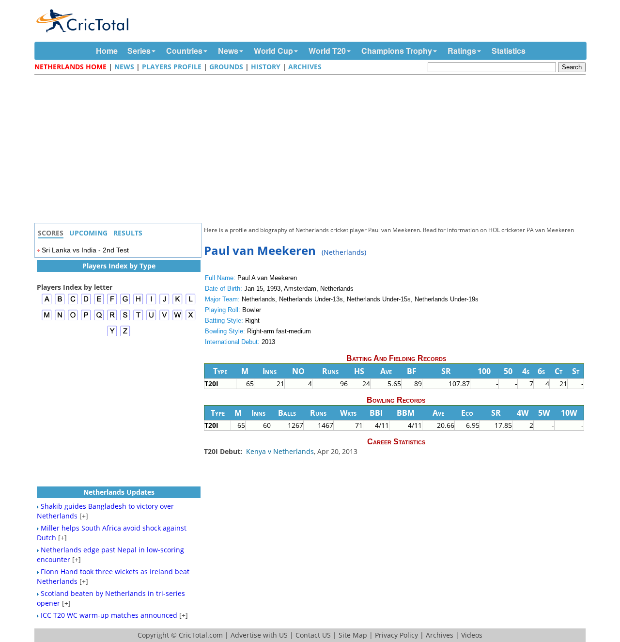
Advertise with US (259, 635)
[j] (164, 303)
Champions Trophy (396, 50)
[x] (190, 319)
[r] (112, 319)
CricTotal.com (201, 635)
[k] (177, 303)
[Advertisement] (312, 150)
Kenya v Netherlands (280, 451)
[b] (59, 303)
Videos (471, 635)
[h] (138, 303)
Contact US (313, 635)
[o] (72, 319)
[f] (112, 303)
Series (139, 50)
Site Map (353, 635)
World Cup (273, 50)
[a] (46, 303)
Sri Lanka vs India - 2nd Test (85, 250)
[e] (99, 303)
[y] (112, 335)
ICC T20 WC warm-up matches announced (109, 615)
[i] (151, 303)
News (228, 50)
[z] (125, 335)
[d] (86, 303)
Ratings (462, 50)
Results (127, 232)
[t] (138, 319)
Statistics (509, 50)
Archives (305, 66)
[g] (125, 303)
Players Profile (172, 66)
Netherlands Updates (119, 492)
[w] (177, 319)
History (265, 66)
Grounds (226, 66)
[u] (151, 319)
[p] (86, 319)
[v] (164, 319)
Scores (50, 232)
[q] (99, 319)
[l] (190, 303)
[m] (46, 319)
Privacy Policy (396, 635)
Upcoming (88, 232)
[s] (125, 319)
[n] (59, 319)
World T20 (327, 50)
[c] (72, 303)
